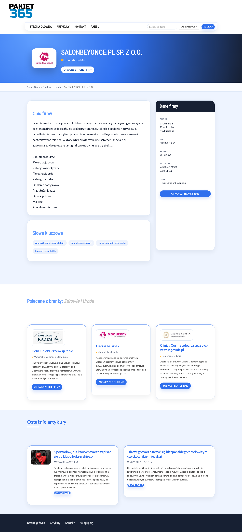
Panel (95, 26)
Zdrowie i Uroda (53, 87)
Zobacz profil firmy (47, 387)
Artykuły (63, 26)
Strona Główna (34, 87)
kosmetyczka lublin (45, 251)
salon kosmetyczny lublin (112, 242)
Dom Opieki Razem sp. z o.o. (53, 351)
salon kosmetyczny (81, 242)
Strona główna (41, 26)
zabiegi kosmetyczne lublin (49, 242)
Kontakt (80, 26)
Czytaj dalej (62, 493)
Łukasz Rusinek (107, 346)
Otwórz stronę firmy (78, 69)
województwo (188, 26)
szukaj (208, 26)
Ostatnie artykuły (46, 422)
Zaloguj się (86, 523)
